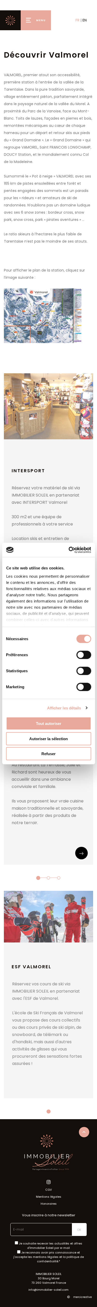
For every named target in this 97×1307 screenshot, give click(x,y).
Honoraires (49, 1204)
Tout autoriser (48, 723)
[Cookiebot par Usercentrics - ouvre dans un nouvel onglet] (69, 549)
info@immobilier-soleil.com (48, 1290)
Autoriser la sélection (48, 738)
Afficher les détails (64, 708)
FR (77, 20)
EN (85, 20)
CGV (48, 1190)
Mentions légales (48, 1197)
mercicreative (82, 1297)
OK (79, 1230)
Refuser (48, 754)
